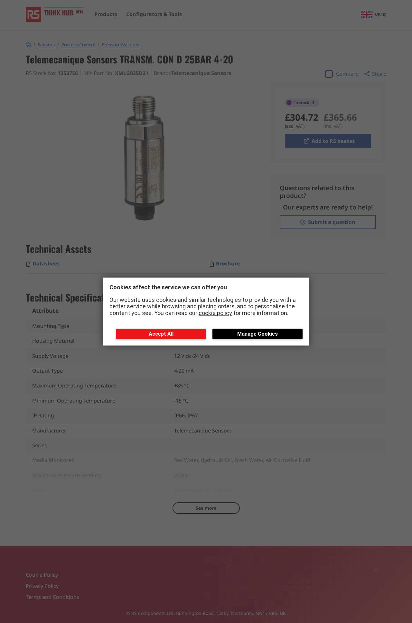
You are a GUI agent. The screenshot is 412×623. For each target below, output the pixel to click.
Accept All (161, 333)
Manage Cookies (257, 333)
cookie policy (215, 313)
